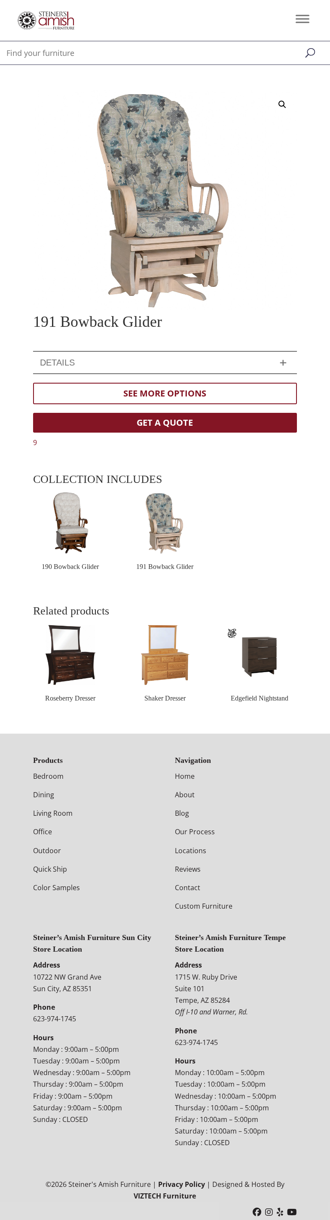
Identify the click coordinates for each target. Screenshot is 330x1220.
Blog (182, 813)
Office (42, 831)
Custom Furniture (203, 906)
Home (185, 776)
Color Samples (56, 887)
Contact (187, 887)
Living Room (53, 813)
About (185, 794)
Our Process (195, 831)
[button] (282, 104)
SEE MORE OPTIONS (164, 393)
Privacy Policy (181, 1184)
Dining (43, 794)
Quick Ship (50, 869)
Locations (190, 850)
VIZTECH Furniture (165, 1196)
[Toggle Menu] (302, 19)
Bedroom (48, 776)
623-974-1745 (54, 1018)
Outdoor (47, 850)
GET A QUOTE (165, 422)
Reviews (188, 869)
